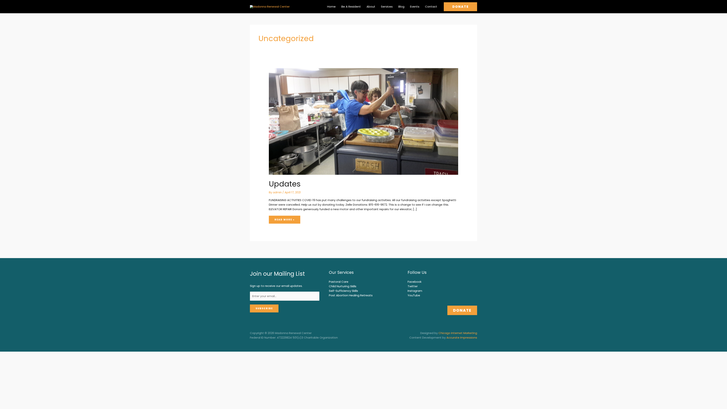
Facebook (414, 282)
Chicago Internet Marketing (457, 333)
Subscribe (264, 308)
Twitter (413, 286)
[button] (460, 6)
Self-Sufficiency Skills (343, 291)
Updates (285, 184)
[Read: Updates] (363, 121)
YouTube (414, 295)
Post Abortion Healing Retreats (351, 295)
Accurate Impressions (461, 338)
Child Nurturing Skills (342, 286)
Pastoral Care (338, 282)
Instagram (415, 291)
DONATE (462, 310)
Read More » (284, 219)
